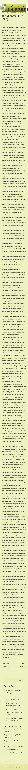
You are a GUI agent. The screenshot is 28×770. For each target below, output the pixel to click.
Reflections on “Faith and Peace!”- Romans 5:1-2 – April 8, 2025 (14, 712)
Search (6, 677)
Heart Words (20, 759)
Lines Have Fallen (14, 12)
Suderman (23, 12)
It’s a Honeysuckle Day (16, 753)
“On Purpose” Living (22, 666)
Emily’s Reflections (9, 759)
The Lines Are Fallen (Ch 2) (6, 666)
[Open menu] (14, 2)
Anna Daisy (5, 12)
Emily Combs (7, 729)
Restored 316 (17, 767)
